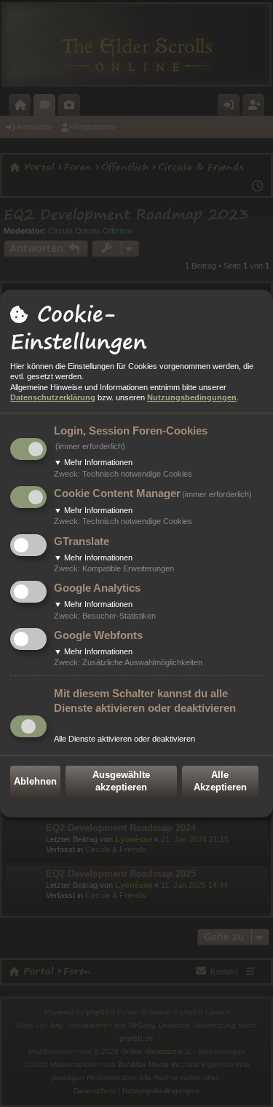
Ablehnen (35, 781)
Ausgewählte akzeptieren (121, 781)
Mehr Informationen (93, 462)
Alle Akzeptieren (220, 781)
